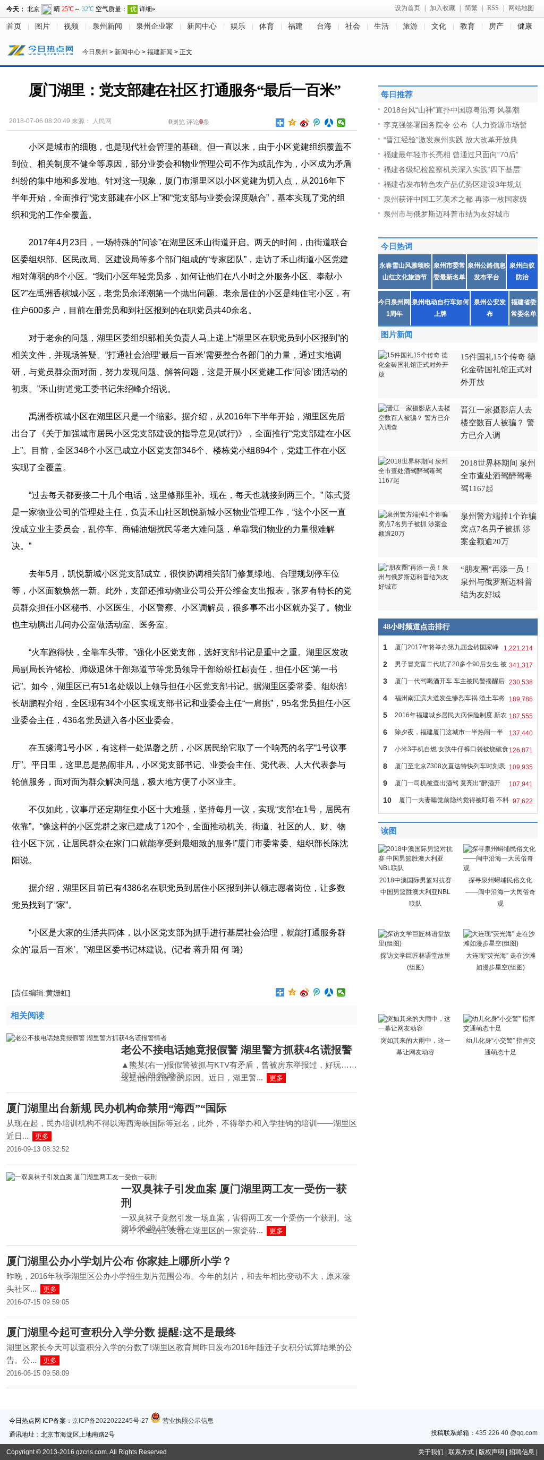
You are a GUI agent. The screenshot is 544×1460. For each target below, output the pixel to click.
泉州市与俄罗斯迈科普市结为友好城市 (447, 214)
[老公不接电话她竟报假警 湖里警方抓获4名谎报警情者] (86, 1038)
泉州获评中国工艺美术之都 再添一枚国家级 (455, 199)
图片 (42, 26)
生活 (381, 26)
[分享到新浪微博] (304, 122)
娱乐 (238, 26)
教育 (467, 26)
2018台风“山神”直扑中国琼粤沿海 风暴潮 (452, 110)
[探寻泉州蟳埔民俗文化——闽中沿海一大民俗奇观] (500, 868)
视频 (71, 26)
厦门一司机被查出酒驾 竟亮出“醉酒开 (458, 783)
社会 (352, 26)
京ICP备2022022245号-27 (110, 1420)
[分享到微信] (341, 122)
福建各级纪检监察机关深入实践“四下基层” (453, 169)
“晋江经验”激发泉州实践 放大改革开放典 (450, 139)
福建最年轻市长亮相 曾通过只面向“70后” (451, 154)
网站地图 (521, 8)
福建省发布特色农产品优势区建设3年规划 (453, 184)
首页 (13, 26)
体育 (266, 26)
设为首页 (407, 8)
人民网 (102, 121)
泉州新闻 (107, 26)
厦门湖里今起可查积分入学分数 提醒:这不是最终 (121, 1332)
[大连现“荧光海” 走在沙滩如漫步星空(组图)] (500, 943)
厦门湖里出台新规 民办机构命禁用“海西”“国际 (116, 1108)
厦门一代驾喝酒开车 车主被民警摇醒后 (458, 681)
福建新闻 (160, 52)
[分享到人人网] (329, 122)
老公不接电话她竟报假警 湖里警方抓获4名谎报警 (236, 1049)
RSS (493, 8)
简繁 (471, 8)
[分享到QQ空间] (292, 122)
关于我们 (431, 1452)
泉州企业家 (154, 26)
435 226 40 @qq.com (506, 1433)
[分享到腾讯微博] (316, 122)
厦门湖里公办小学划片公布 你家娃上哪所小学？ (119, 1261)
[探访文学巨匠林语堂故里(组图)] (415, 943)
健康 (524, 26)
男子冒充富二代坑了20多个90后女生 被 (458, 664)
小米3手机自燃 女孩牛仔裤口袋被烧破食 (458, 749)
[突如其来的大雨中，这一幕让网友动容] (415, 1028)
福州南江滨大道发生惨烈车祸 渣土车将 (458, 698)
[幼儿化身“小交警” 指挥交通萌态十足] (500, 1028)
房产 (496, 26)
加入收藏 (442, 8)
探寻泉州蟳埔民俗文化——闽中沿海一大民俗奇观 (500, 892)
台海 (324, 26)
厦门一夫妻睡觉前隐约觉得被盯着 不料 (458, 800)
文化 (438, 26)
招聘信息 (521, 1452)
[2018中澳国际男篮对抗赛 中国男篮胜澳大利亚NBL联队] (415, 868)
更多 (276, 1078)
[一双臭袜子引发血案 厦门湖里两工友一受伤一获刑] (81, 1177)
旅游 (410, 26)
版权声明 (491, 1452)
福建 (295, 26)
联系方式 (461, 1452)
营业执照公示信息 (187, 1420)
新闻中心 (202, 26)
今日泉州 (95, 52)
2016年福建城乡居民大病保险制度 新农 (458, 715)
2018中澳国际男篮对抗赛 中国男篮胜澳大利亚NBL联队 (415, 892)
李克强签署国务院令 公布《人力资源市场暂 (455, 125)
